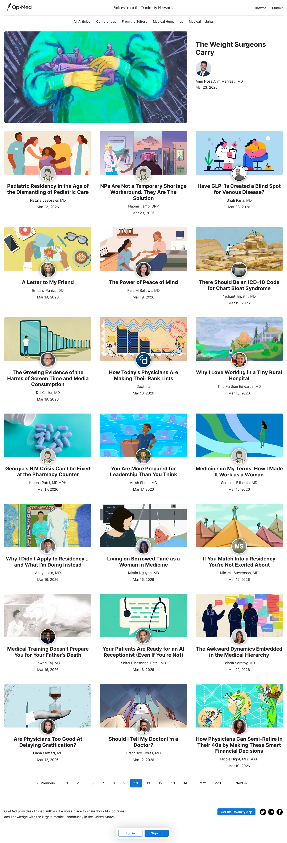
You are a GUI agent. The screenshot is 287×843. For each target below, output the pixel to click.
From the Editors (134, 21)
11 (148, 783)
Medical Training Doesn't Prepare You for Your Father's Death (48, 652)
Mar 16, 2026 (239, 489)
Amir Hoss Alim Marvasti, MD (219, 81)
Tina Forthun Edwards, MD (239, 386)
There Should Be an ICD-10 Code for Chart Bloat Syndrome (239, 285)
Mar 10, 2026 (239, 765)
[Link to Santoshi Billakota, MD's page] (239, 457)
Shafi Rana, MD (239, 200)
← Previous (46, 783)
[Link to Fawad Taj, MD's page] (48, 637)
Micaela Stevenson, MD (239, 573)
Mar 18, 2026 (143, 392)
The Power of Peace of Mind (143, 282)
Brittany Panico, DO (48, 290)
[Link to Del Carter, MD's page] (48, 360)
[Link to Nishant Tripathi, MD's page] (239, 270)
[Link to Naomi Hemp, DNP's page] (143, 174)
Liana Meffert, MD (48, 753)
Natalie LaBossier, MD (48, 200)
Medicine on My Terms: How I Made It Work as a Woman (239, 472)
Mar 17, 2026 (47, 489)
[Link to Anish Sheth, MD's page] (143, 456)
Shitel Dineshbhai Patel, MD (143, 663)
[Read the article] (47, 153)
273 (218, 783)
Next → (241, 783)
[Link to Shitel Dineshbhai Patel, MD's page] (143, 637)
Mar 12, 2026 (239, 669)
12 (160, 783)
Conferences (106, 21)
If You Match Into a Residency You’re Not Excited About (239, 562)
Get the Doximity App (236, 812)
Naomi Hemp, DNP (143, 206)
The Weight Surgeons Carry (231, 48)
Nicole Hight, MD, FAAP (239, 759)
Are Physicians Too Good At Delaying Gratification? (48, 742)
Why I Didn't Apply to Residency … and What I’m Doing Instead (48, 562)
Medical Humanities (168, 21)
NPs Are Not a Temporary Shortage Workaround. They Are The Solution (143, 192)
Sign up (156, 833)
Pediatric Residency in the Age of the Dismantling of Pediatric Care (48, 189)
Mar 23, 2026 (207, 87)
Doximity (143, 386)
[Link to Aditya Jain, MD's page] (48, 546)
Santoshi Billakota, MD (239, 483)
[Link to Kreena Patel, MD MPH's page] (48, 457)
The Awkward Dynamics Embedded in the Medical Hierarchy (239, 652)
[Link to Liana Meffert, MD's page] (48, 727)
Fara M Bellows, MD (143, 290)
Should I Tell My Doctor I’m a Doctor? (143, 742)
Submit (277, 7)
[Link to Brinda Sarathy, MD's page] (239, 637)
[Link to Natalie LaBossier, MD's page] (48, 174)
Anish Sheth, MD (143, 483)
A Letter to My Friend (48, 282)
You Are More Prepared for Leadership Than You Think (143, 472)
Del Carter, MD (48, 392)
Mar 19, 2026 (48, 296)
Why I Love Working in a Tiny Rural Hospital (239, 375)
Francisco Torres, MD (143, 753)
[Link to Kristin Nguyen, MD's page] (143, 546)
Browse (260, 7)
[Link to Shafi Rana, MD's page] (239, 174)
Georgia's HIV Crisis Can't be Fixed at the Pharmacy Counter (47, 472)
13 (173, 783)
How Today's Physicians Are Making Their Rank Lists (143, 375)
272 (203, 783)
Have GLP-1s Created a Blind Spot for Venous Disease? (239, 189)
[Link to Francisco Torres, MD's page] (143, 727)
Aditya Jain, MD (48, 573)
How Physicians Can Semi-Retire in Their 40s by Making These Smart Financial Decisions (239, 745)
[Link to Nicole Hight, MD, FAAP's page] (239, 727)
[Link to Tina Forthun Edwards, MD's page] (239, 360)
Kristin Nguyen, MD (143, 573)
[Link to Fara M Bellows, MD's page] (143, 270)
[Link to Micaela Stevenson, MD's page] (239, 546)
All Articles (82, 21)
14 (185, 783)
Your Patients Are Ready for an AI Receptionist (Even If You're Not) (143, 652)
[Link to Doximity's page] (143, 360)
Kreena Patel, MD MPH (48, 483)
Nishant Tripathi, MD (239, 296)
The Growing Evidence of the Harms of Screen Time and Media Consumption (48, 379)
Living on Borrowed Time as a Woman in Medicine (143, 562)
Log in (130, 833)
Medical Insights (201, 21)
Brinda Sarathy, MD (239, 663)
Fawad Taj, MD (48, 663)
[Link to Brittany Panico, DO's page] (48, 270)
